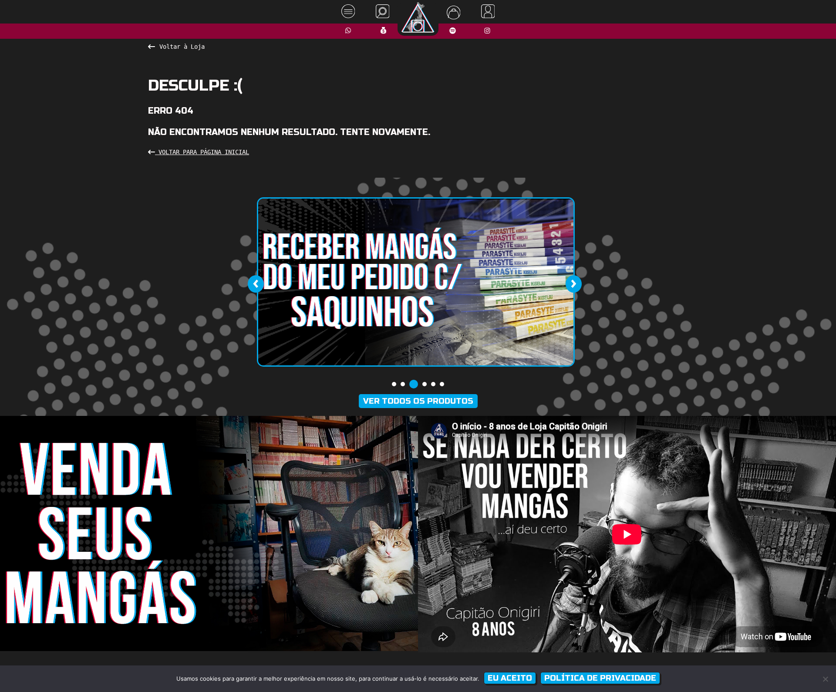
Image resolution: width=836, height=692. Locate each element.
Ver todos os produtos (418, 401)
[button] (394, 384)
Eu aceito (510, 678)
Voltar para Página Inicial (202, 152)
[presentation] (255, 284)
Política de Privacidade (600, 678)
